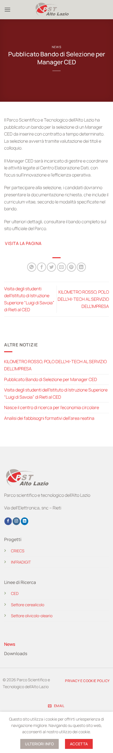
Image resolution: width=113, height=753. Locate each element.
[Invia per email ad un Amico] (61, 267)
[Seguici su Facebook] (8, 521)
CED (15, 593)
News (9, 644)
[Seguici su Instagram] (16, 521)
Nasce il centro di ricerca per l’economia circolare (51, 407)
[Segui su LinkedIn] (24, 521)
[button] (7, 9)
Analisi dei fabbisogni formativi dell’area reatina (49, 418)
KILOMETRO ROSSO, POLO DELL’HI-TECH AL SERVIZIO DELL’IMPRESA (83, 299)
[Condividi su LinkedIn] (81, 267)
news (56, 47)
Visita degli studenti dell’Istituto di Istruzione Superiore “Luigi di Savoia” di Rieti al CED (56, 393)
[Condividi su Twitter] (51, 267)
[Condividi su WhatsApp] (31, 267)
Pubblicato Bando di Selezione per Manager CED (50, 379)
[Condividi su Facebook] (41, 267)
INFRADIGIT (21, 562)
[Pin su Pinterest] (71, 267)
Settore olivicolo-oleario (31, 615)
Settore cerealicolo (27, 604)
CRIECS (17, 550)
